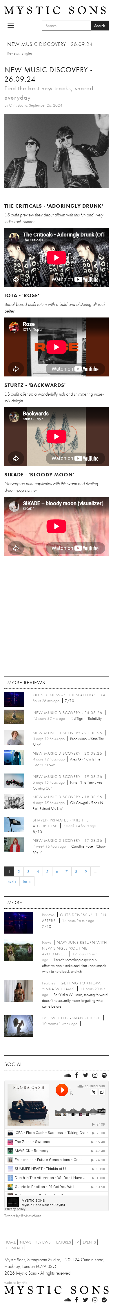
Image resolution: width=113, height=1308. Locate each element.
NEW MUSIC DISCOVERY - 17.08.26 (67, 840)
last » (27, 881)
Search (99, 25)
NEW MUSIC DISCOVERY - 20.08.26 (67, 753)
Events (89, 1242)
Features (62, 1242)
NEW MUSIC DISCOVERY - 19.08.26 (67, 776)
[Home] (55, 9)
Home (10, 1242)
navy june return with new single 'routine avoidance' (74, 948)
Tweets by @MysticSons (22, 1215)
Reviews (13, 53)
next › (12, 881)
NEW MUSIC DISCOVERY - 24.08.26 (67, 712)
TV (77, 1242)
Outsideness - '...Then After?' (64, 694)
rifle (25, 1282)
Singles (26, 53)
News (25, 1242)
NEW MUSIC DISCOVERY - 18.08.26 (67, 796)
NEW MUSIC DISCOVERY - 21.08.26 (67, 732)
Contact (14, 1247)
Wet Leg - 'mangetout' (76, 1017)
